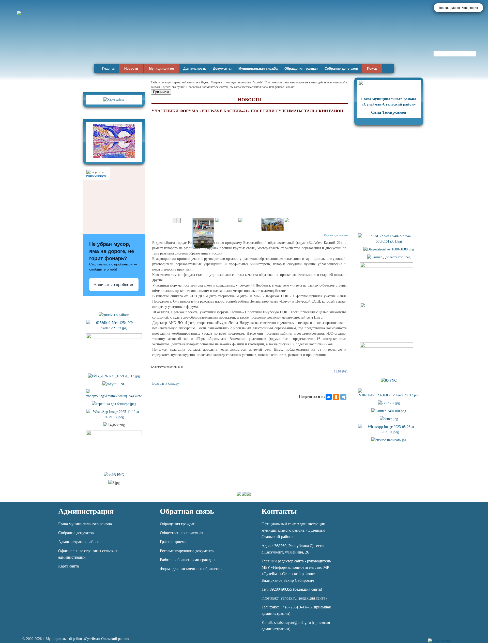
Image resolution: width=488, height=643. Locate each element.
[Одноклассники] (336, 397)
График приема (173, 542)
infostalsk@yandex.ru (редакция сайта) (294, 598)
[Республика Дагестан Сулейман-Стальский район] (145, 47)
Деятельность (194, 68)
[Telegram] (343, 397)
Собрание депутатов (341, 68)
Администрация (86, 511)
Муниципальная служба (258, 68)
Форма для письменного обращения (191, 568)
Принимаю (161, 92)
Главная (108, 68)
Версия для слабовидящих (458, 8)
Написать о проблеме (114, 284)
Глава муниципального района (85, 524)
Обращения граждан (301, 68)
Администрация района (79, 542)
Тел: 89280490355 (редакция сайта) (292, 589)
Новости (131, 68)
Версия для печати (336, 235)
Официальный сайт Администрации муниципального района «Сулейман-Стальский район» (294, 530)
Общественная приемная (181, 533)
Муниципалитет (161, 68)
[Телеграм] (456, 638)
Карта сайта (68, 566)
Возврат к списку (165, 383)
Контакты (279, 511)
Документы (222, 68)
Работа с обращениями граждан (187, 560)
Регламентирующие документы (187, 551)
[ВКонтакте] (329, 397)
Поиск (372, 68)
